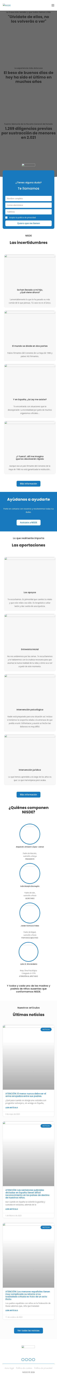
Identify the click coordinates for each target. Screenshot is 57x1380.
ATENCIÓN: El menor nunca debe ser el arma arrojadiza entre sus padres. (25, 1095)
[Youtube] (33, 1359)
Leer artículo (11, 1107)
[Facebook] (22, 1359)
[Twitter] (30, 1359)
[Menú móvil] (53, 5)
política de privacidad (27, 217)
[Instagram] (26, 1359)
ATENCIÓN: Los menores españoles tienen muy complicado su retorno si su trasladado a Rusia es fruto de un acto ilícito (27, 1295)
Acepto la (22, 217)
